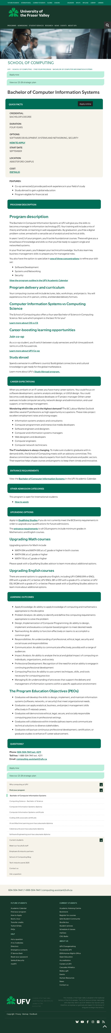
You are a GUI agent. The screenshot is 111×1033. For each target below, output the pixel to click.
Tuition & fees (16, 925)
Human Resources (67, 977)
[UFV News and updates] (103, 1022)
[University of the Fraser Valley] (29, 12)
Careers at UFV (65, 963)
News (57, 25)
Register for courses (68, 915)
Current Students (39, 3)
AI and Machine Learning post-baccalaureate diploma (31, 823)
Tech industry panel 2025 (19, 862)
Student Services (36, 25)
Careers (100, 3)
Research (49, 25)
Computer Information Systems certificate (26, 812)
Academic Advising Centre (70, 908)
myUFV (78, 3)
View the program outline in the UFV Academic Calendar (38, 280)
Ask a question (15, 873)
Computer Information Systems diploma (25, 806)
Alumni (49, 3)
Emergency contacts (19, 949)
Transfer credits (17, 922)
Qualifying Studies (28, 520)
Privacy (18, 1014)
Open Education (66, 956)
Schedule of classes (67, 929)
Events (64, 25)
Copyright (10, 1014)
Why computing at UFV (18, 784)
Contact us (13, 868)
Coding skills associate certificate (22, 817)
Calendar (70, 3)
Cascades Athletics (67, 967)
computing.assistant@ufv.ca (31, 759)
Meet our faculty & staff (18, 845)
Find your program (42, 69)
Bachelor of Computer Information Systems (72, 69)
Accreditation (65, 960)
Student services (66, 925)
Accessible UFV (66, 949)
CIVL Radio (64, 936)
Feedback (33, 1014)
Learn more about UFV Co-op (24, 350)
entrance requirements (26, 528)
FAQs (13, 929)
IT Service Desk (17, 953)
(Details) (15, 172)
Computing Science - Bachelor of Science (26, 801)
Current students (16, 839)
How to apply (17, 142)
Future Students (13, 3)
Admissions (22, 25)
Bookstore (64, 911)
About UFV (72, 25)
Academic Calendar (19, 908)
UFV (9, 69)
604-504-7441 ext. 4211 (29, 752)
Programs (11, 25)
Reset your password (19, 956)
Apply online (85, 103)
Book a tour (15, 918)
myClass (85, 3)
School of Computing (22, 69)
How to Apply (16, 915)
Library (93, 3)
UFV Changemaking (68, 946)
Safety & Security (17, 960)
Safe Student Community (70, 918)
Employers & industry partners (21, 851)
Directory (14, 946)
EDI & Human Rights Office (70, 953)
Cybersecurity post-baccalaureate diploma (26, 828)
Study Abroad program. (47, 371)
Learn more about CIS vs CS (23, 322)
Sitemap (25, 1014)
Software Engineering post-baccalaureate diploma (29, 834)
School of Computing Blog (20, 856)
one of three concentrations (64, 258)
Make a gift (64, 970)
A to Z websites (17, 942)
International (26, 3)
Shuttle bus (64, 922)
